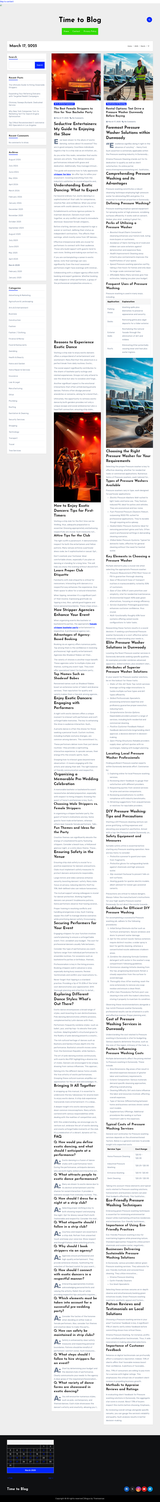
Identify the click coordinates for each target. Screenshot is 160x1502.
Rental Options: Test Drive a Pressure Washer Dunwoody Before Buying (125, 112)
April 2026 (13, 184)
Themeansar (98, 1498)
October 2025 (15, 222)
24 (10, 1462)
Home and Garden (17, 364)
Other (11, 395)
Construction (15, 320)
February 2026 (15, 197)
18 (17, 1458)
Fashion (12, 326)
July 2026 (13, 166)
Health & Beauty (16, 357)
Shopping (13, 426)
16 (50, 1454)
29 (44, 1462)
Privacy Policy (90, 31)
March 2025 (14, 265)
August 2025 (15, 234)
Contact (76, 31)
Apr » (50, 1478)
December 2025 (16, 209)
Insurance (13, 376)
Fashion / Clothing (17, 332)
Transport (13, 438)
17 (10, 1458)
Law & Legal (14, 382)
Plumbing (13, 401)
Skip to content (7, 1)
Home (66, 31)
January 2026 (15, 203)
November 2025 (16, 215)
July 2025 (13, 240)
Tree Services (15, 450)
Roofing (12, 407)
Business (13, 314)
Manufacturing (15, 388)
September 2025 (16, 228)
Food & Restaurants (18, 345)
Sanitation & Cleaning (19, 413)
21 (37, 1458)
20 (30, 1458)
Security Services (17, 419)
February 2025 (15, 271)
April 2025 (13, 259)
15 (44, 1454)
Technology (14, 432)
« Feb (10, 1478)
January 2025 (15, 277)
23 (50, 1458)
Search (13, 57)
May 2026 (13, 178)
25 (17, 1462)
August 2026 (15, 159)
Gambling (13, 351)
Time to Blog (80, 20)
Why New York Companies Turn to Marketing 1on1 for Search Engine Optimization (24, 114)
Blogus (87, 1498)
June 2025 (14, 246)
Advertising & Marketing (20, 295)
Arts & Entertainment (18, 308)
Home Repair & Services (19, 370)
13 (30, 1454)
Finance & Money (16, 339)
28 (37, 1462)
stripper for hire (62, 174)
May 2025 (13, 253)
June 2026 (14, 172)
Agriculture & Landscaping (21, 301)
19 (24, 1458)
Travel (11, 444)
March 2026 (14, 191)
